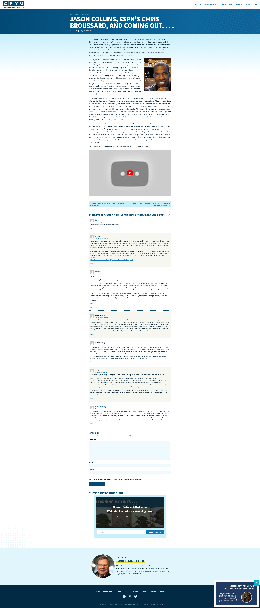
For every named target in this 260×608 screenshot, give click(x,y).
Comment (93, 439)
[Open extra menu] (256, 4)
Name (91, 462)
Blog (224, 4)
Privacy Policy (159, 604)
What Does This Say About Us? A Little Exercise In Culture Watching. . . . (151, 204)
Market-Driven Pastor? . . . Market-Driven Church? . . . (107, 204)
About (144, 591)
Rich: (96, 271)
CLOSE (256, 583)
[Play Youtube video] (130, 173)
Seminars (135, 591)
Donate (248, 4)
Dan (96, 220)
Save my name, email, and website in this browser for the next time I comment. (115, 479)
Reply (91, 228)
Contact (153, 591)
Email (91, 469)
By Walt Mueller (87, 31)
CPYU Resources (211, 4)
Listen (198, 4)
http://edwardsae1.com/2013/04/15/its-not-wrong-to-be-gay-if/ (111, 260)
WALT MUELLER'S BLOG (79, 14)
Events (239, 4)
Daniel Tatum (99, 407)
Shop (231, 4)
